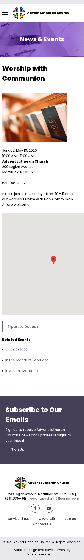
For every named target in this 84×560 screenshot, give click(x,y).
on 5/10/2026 (16, 349)
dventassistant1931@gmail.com (55, 498)
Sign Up (17, 449)
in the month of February (26, 360)
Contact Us (42, 524)
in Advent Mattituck (22, 370)
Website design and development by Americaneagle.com (42, 552)
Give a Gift (47, 519)
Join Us (70, 519)
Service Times (19, 519)
